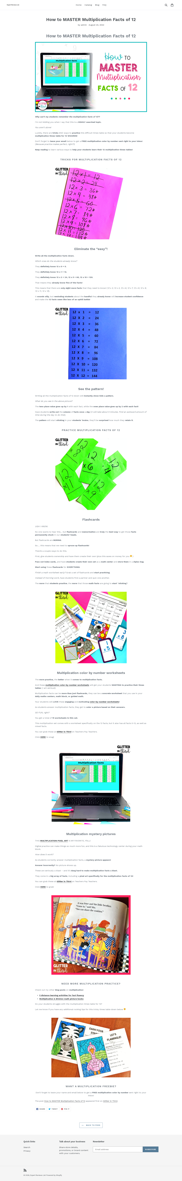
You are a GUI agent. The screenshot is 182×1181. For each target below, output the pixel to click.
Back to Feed (92, 1125)
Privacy (27, 1151)
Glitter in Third (110, 1101)
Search (27, 1147)
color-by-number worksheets (104, 702)
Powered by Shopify (54, 1175)
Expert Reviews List (38, 1175)
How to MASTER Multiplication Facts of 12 (64, 1101)
